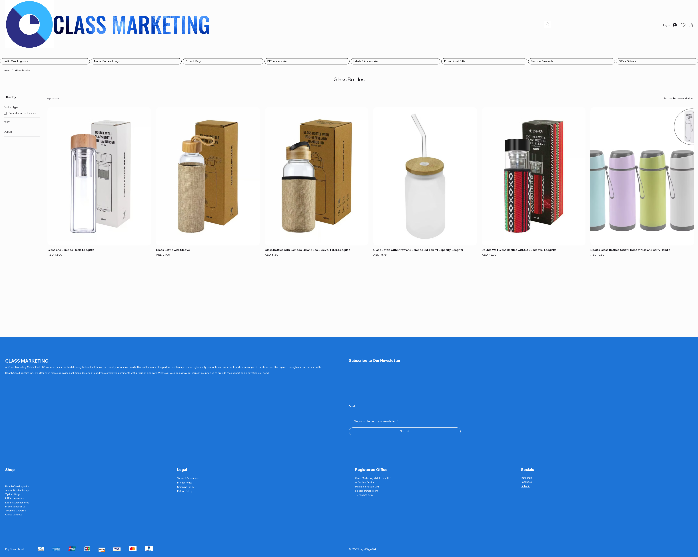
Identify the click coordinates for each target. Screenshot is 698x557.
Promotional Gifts (15, 506)
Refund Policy (184, 491)
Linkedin (525, 486)
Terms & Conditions (188, 478)
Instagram (526, 477)
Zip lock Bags (12, 494)
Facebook (526, 481)
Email (352, 406)
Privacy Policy (184, 482)
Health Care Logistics (17, 486)
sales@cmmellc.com (366, 490)
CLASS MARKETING (26, 361)
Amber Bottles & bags (17, 490)
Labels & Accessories (17, 502)
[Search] (547, 24)
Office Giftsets (13, 514)
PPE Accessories (14, 498)
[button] (691, 25)
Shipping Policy (185, 486)
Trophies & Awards (15, 510)
